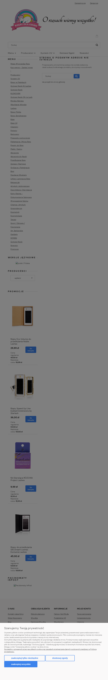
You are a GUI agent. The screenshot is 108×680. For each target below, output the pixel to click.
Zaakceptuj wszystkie (21, 664)
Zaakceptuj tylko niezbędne (24, 658)
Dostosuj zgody (60, 658)
